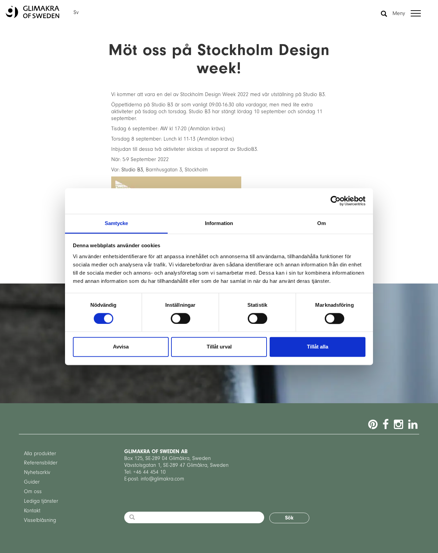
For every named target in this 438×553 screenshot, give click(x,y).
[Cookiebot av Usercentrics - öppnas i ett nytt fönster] (335, 201)
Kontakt (32, 511)
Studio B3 (132, 170)
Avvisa (121, 347)
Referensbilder (40, 463)
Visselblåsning (40, 520)
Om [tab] (321, 223)
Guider (32, 482)
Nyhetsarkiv (37, 472)
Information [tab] (219, 223)
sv (76, 12)
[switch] (180, 318)
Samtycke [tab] (116, 223)
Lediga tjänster (41, 501)
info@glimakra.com (162, 479)
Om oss (33, 491)
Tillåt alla (317, 347)
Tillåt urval (219, 347)
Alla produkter (40, 453)
